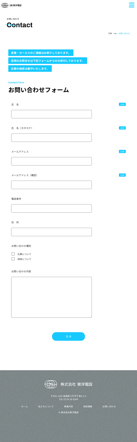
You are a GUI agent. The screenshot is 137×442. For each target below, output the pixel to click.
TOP (110, 33)
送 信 (68, 336)
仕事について (24, 254)
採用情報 (87, 406)
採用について (24, 259)
